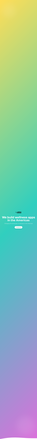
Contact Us (18, 227)
